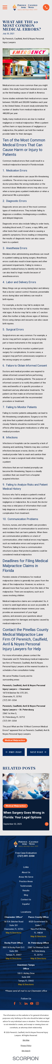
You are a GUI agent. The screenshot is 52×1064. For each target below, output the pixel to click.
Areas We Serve (26, 877)
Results (26, 890)
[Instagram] (37, 1003)
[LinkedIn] (26, 1003)
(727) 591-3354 (10, 700)
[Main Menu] (5, 7)
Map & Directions (13, 932)
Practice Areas (26, 881)
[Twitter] (20, 1003)
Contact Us (26, 899)
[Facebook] (14, 1003)
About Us (26, 872)
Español (26, 904)
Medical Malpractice (15, 740)
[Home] (25, 7)
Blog (26, 895)
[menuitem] (26, 1040)
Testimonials (26, 886)
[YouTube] (31, 1003)
